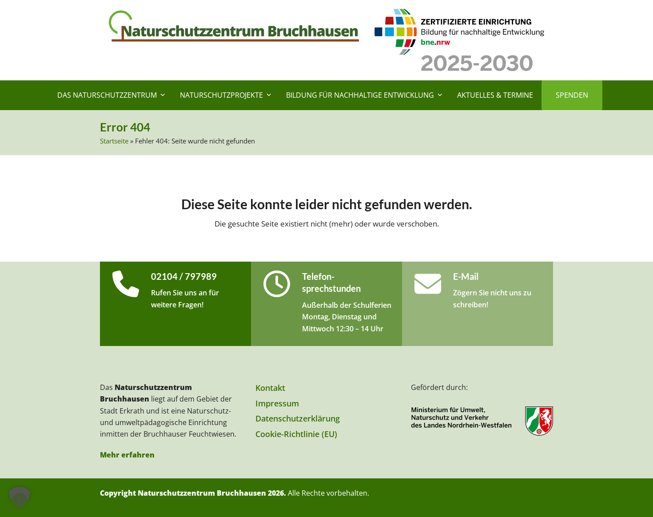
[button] (19, 497)
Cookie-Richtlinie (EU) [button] (296, 434)
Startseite (114, 140)
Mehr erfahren (127, 455)
